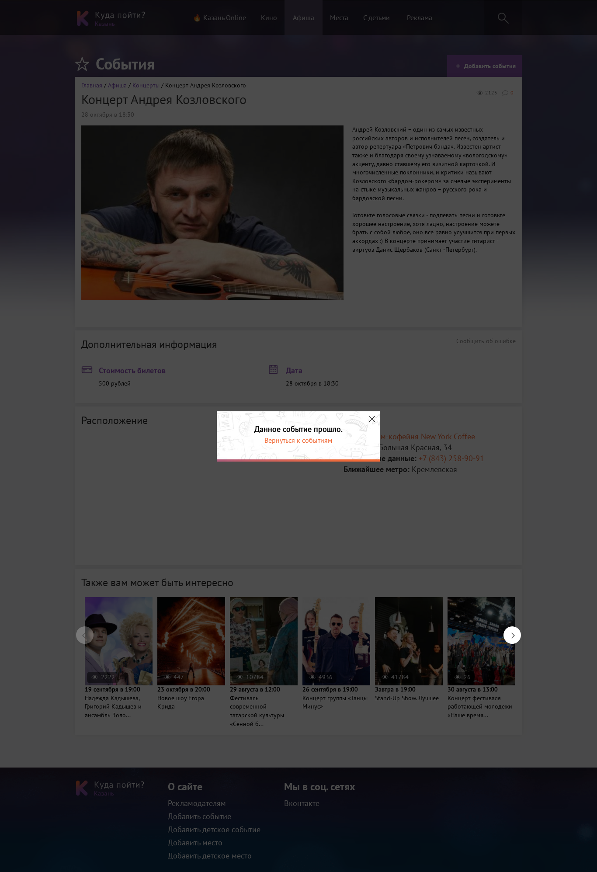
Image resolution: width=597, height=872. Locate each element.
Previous (80, 630)
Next (507, 630)
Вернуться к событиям (298, 440)
